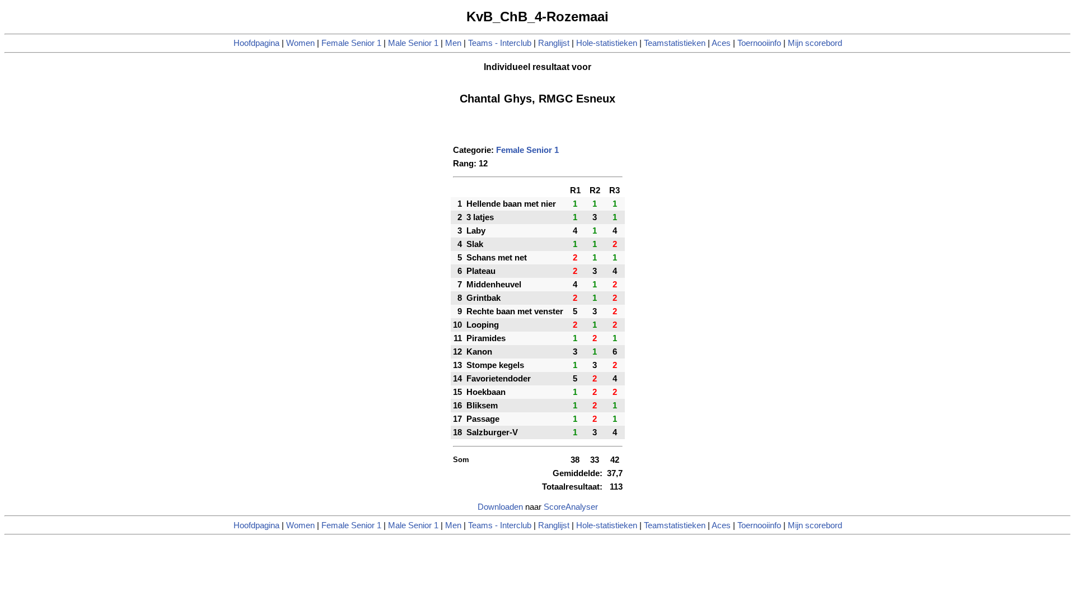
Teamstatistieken (674, 43)
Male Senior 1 (413, 43)
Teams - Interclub (499, 43)
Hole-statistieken (606, 43)
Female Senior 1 (351, 43)
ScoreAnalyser (571, 506)
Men (453, 43)
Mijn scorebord (815, 43)
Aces (721, 43)
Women (300, 43)
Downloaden (500, 506)
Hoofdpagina (256, 43)
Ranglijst (553, 43)
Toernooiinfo (759, 43)
